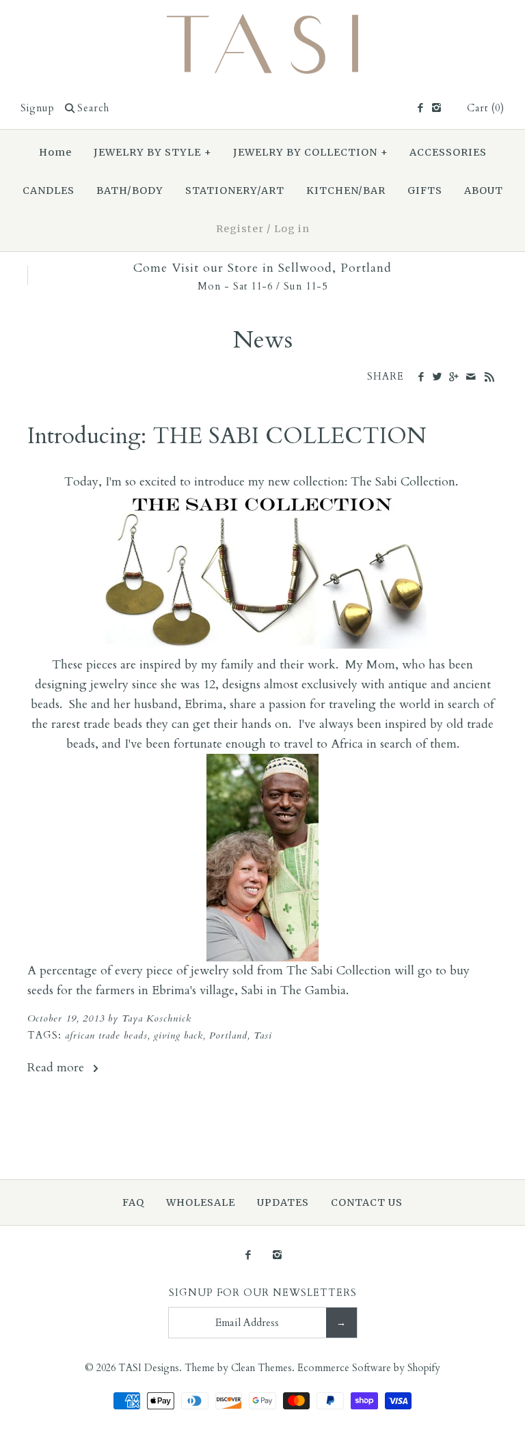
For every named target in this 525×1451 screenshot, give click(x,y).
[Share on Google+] (453, 377)
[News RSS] (489, 379)
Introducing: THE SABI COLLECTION (227, 436)
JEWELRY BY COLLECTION (310, 152)
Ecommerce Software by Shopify (368, 1368)
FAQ (133, 1202)
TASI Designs (148, 1368)
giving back (178, 1035)
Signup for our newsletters (263, 1292)
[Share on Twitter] (437, 377)
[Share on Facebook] (420, 377)
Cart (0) (485, 108)
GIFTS (424, 190)
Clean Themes (261, 1368)
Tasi (263, 1035)
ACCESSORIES (448, 152)
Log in (292, 229)
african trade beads (106, 1035)
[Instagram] (436, 108)
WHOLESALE (200, 1202)
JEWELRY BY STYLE (153, 152)
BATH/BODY (129, 190)
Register (240, 229)
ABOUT (483, 190)
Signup (38, 108)
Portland (228, 1035)
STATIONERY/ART (234, 190)
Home (55, 152)
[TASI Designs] (262, 22)
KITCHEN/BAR (346, 190)
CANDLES (49, 190)
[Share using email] (470, 377)
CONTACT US (367, 1202)
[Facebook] (419, 108)
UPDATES (283, 1202)
